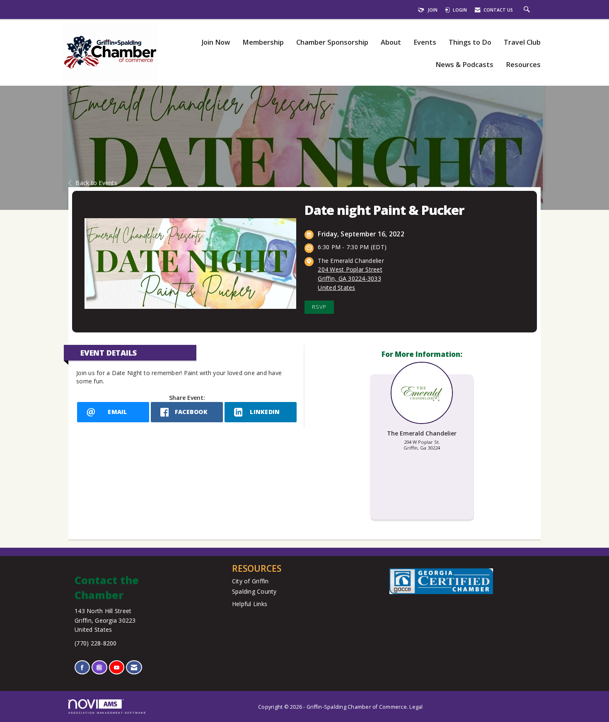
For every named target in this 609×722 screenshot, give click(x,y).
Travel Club (522, 42)
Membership (263, 42)
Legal (416, 706)
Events (424, 42)
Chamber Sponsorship (332, 42)
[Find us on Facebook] (82, 667)
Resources (523, 64)
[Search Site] (528, 10)
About (391, 42)
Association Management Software (107, 712)
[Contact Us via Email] (134, 667)
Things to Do (470, 42)
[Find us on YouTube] (116, 667)
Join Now (215, 42)
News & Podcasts (464, 64)
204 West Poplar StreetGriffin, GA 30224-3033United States (350, 278)
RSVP (319, 306)
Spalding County (254, 591)
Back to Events (96, 183)
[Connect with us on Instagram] (99, 667)
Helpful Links (249, 604)
